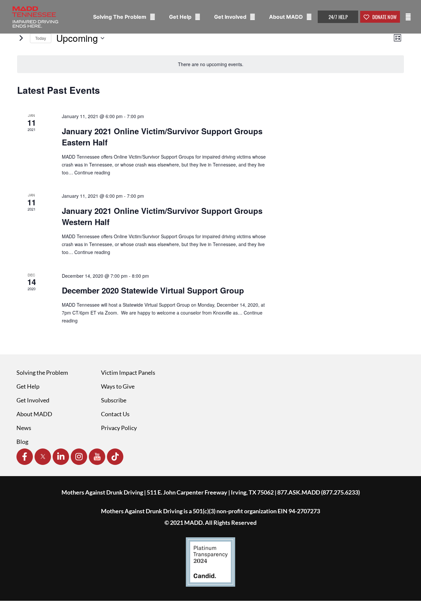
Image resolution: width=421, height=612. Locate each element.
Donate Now (384, 16)
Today (40, 38)
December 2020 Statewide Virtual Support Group (153, 290)
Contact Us (115, 414)
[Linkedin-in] (61, 456)
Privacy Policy (119, 427)
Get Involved (231, 16)
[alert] (210, 64)
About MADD (286, 16)
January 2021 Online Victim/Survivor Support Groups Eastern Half (162, 136)
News (23, 427)
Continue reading (92, 172)
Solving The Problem (120, 16)
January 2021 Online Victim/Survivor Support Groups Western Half (162, 216)
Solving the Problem (42, 372)
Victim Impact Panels (128, 372)
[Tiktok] (115, 456)
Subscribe (113, 400)
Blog (22, 441)
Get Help (181, 16)
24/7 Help (338, 16)
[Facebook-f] (24, 456)
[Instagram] (79, 456)
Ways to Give (118, 386)
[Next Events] (21, 38)
